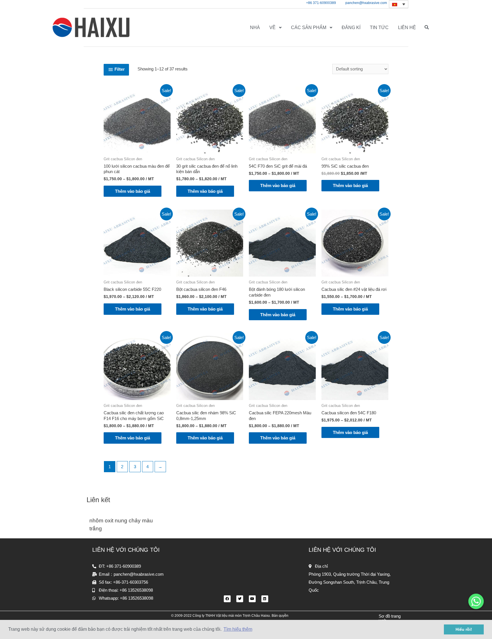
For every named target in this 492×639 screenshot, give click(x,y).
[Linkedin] (264, 598)
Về (272, 27)
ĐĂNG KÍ (351, 27)
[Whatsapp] (476, 601)
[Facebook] (227, 598)
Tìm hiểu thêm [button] (238, 629)
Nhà (255, 27)
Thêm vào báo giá (132, 191)
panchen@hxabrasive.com (366, 3)
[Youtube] (252, 598)
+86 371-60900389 (321, 3)
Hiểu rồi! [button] (464, 629)
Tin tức (379, 27)
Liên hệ (407, 27)
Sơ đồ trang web (390, 618)
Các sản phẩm (308, 27)
